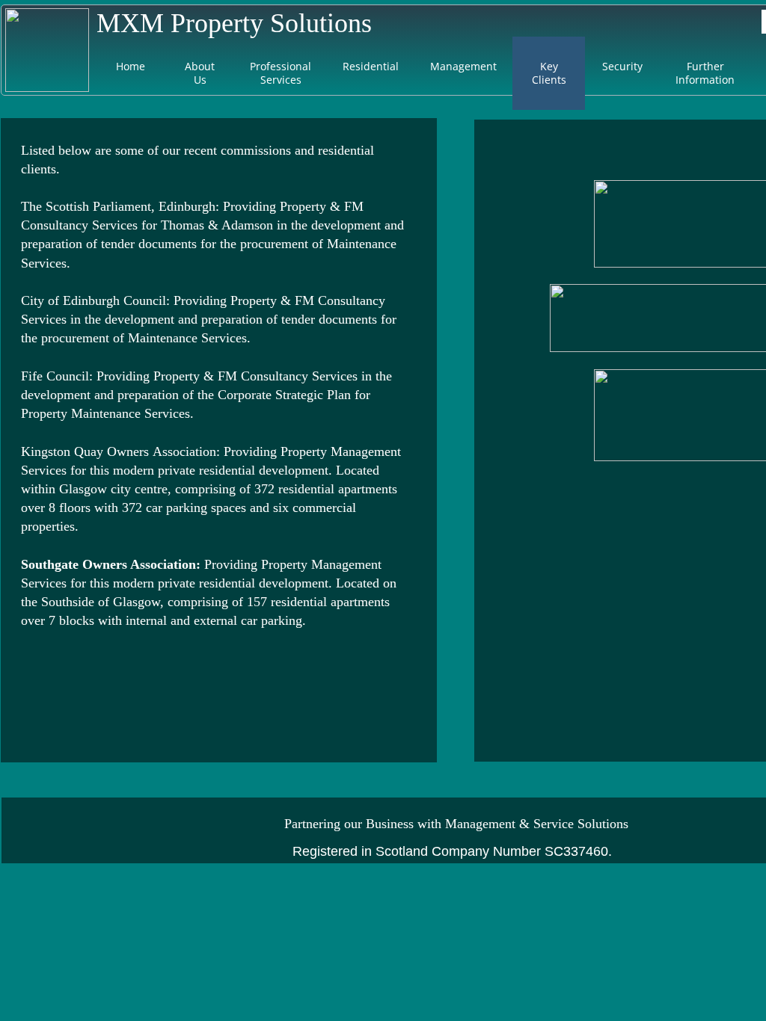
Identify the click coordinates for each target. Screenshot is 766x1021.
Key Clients (549, 73)
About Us (200, 73)
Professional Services (280, 73)
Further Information (705, 73)
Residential (371, 66)
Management (463, 66)
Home (130, 66)
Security (622, 66)
